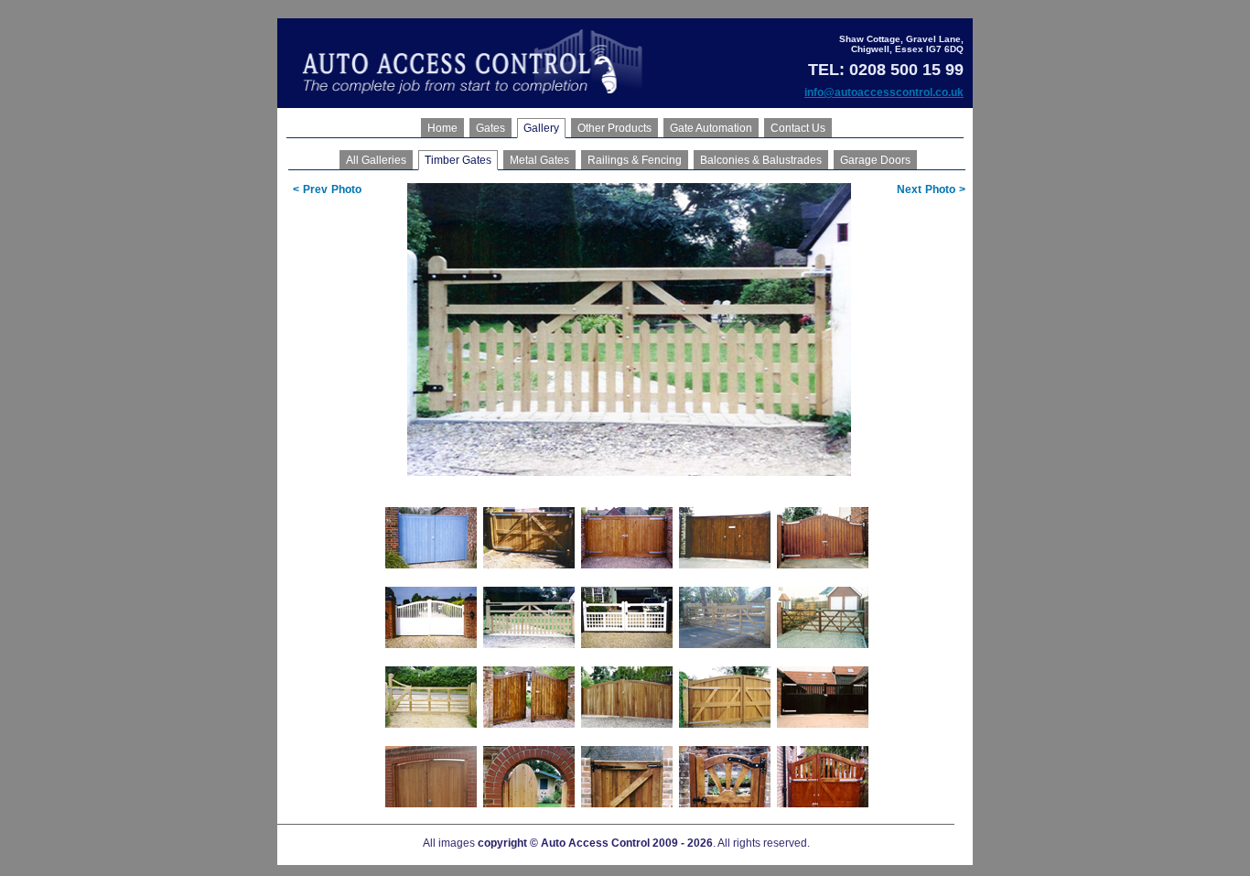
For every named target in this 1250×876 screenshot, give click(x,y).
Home (442, 128)
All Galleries (376, 160)
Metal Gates (539, 160)
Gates (490, 128)
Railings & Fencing (634, 160)
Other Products (614, 128)
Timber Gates (458, 160)
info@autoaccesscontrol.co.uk (884, 92)
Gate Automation (711, 128)
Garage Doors (875, 160)
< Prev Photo (327, 189)
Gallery (541, 128)
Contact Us (797, 128)
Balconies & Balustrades (761, 160)
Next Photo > (931, 189)
